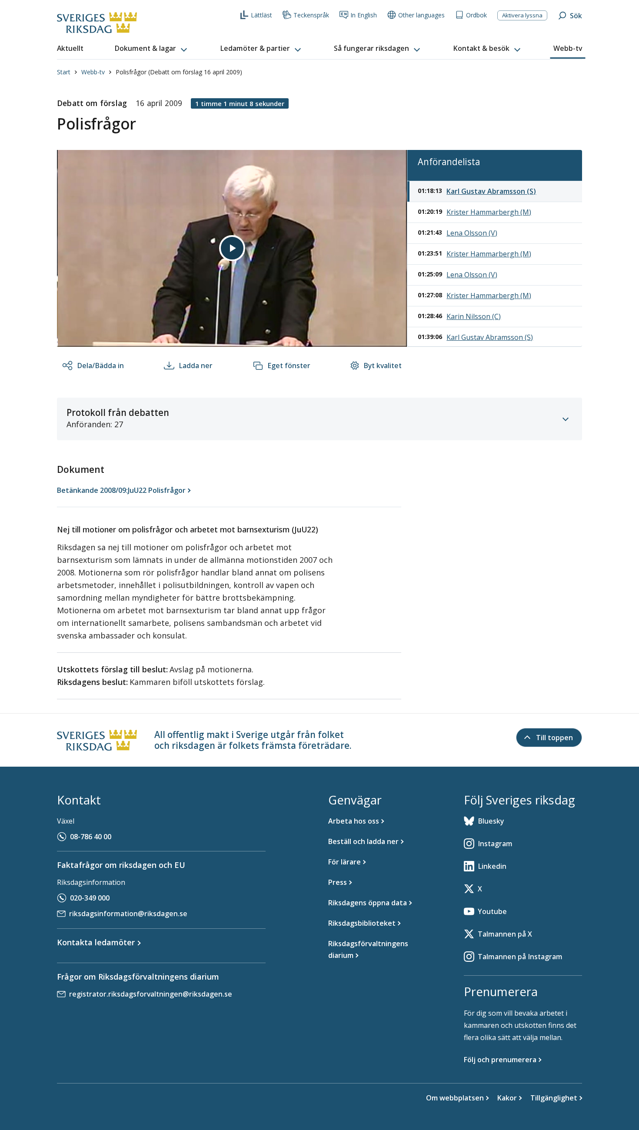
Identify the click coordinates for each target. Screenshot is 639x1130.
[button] (151, 48)
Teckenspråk (311, 15)
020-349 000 (90, 898)
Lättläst (261, 15)
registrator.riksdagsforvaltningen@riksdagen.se (150, 994)
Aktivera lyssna (522, 15)
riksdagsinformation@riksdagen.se (128, 913)
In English (363, 15)
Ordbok (476, 15)
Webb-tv (93, 72)
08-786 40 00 (90, 836)
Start (63, 72)
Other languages (421, 15)
